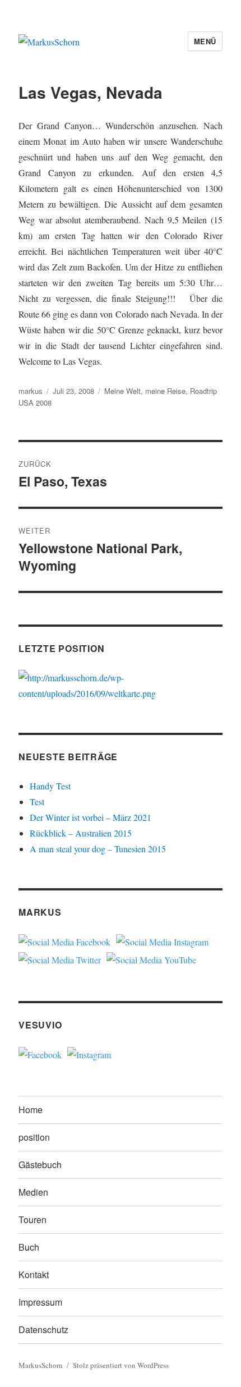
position (34, 1137)
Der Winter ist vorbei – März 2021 (90, 817)
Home (30, 1109)
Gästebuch (40, 1164)
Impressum (40, 1302)
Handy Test (50, 786)
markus (30, 390)
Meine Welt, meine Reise (145, 390)
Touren (32, 1219)
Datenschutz (43, 1329)
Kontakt (33, 1274)
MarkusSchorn (40, 1365)
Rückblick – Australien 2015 (81, 833)
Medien (33, 1192)
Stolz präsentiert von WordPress (121, 1365)
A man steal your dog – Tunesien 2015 (98, 849)
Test (37, 801)
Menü (205, 41)
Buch (28, 1247)
